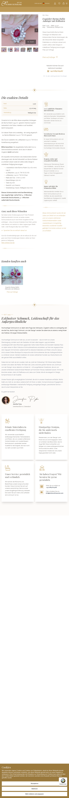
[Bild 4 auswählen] (23, 50)
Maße (5, 108)
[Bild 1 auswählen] (3, 50)
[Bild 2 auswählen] (10, 50)
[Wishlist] (59, 3)
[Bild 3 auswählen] (16, 50)
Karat (5, 103)
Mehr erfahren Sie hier (8, 243)
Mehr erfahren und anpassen (34, 794)
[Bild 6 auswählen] (35, 50)
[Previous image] (3, 30)
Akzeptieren (34, 783)
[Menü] (66, 778)
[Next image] (36, 30)
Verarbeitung (7, 112)
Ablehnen (34, 789)
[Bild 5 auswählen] (29, 50)
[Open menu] (66, 3)
